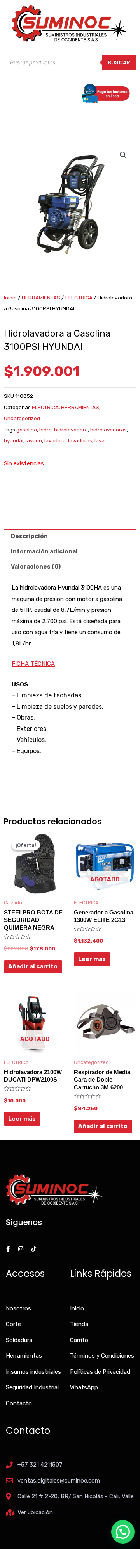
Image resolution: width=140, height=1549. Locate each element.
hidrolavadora (71, 429)
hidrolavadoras (108, 429)
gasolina (26, 429)
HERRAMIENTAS (41, 297)
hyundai (13, 440)
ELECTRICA (79, 297)
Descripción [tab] (29, 536)
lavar (100, 440)
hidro (45, 429)
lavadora (55, 440)
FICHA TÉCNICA (33, 663)
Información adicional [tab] (44, 551)
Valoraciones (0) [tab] (36, 566)
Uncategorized (22, 418)
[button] (123, 155)
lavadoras (80, 440)
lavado (34, 440)
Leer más (92, 959)
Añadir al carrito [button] (33, 966)
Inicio (10, 297)
